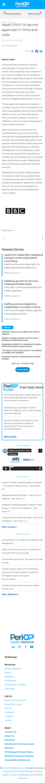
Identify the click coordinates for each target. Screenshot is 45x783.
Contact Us (10, 732)
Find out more (11, 273)
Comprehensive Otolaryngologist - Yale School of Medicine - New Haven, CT (22, 519)
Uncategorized (9, 45)
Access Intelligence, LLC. (13, 768)
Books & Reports (13, 668)
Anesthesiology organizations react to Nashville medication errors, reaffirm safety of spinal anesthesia (22, 410)
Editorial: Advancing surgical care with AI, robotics (21, 333)
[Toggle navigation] (4, 4)
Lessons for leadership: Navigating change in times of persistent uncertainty (23, 258)
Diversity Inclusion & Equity (19, 756)
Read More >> (8, 230)
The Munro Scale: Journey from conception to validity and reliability (22, 351)
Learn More (22, 369)
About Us (9, 736)
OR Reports (10, 680)
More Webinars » (10, 594)
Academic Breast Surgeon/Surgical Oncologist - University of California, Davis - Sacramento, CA (22, 485)
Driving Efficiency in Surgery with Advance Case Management (22, 541)
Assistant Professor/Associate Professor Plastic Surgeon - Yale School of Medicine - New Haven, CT (22, 508)
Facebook (10, 712)
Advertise (10, 740)
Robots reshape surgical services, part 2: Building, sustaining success (20, 339)
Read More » (11, 437)
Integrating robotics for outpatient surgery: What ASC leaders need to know (22, 345)
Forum (8, 708)
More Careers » (9, 527)
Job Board (10, 688)
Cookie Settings (25, 771)
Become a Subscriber (15, 700)
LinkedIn (9, 716)
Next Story (34, 14)
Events (8, 672)
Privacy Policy (9, 771)
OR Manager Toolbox (15, 684)
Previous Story (13, 14)
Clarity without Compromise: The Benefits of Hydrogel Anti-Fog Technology (21, 551)
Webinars (9, 676)
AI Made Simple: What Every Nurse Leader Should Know (20, 587)
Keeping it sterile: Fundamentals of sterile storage (21, 357)
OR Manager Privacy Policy (19, 752)
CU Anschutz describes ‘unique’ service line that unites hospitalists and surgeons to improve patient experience (22, 398)
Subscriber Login (13, 704)
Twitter (8, 720)
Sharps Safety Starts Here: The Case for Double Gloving (22, 561)
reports (37, 99)
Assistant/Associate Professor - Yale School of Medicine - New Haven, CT (21, 497)
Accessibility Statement (17, 760)
